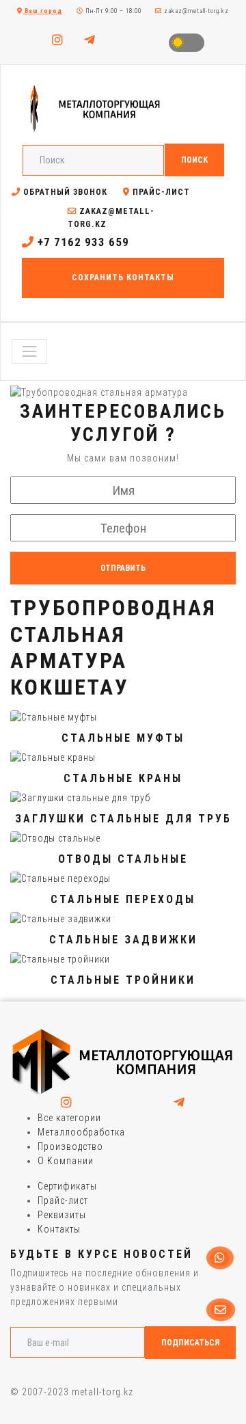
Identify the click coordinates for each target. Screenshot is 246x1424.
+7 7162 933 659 (81, 242)
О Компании (66, 1160)
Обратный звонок (63, 192)
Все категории (69, 1117)
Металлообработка (81, 1132)
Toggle (186, 42)
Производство (70, 1146)
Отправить (123, 568)
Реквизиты (62, 1214)
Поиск (194, 160)
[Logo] (123, 1061)
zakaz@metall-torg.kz (195, 11)
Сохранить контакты (123, 277)
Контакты (59, 1229)
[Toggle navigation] (29, 351)
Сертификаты (67, 1186)
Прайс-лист (160, 192)
